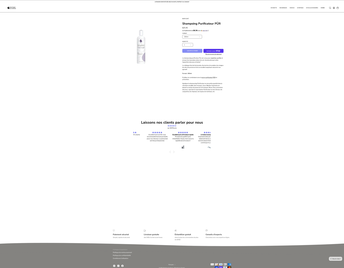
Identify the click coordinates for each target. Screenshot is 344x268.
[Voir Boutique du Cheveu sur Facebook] (122, 266)
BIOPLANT (185, 18)
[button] (273, 7)
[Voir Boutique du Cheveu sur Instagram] (114, 266)
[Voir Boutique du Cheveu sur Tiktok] (118, 266)
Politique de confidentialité (122, 255)
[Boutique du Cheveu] (11, 8)
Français (171, 264)
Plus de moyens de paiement (213, 54)
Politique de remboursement (122, 252)
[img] (172, 126)
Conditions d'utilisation (120, 258)
